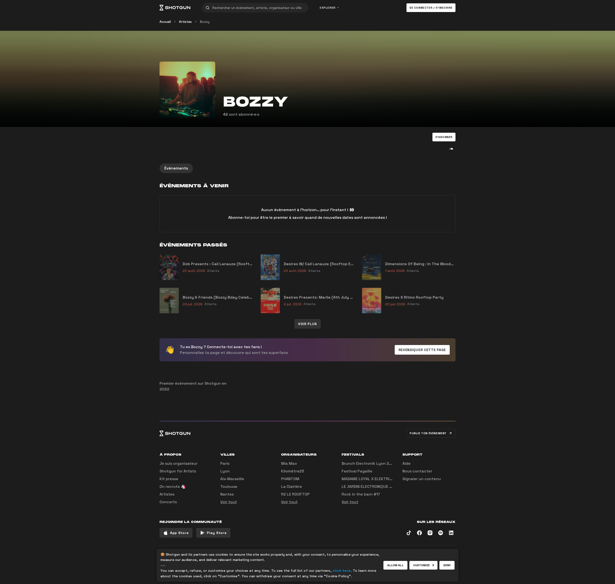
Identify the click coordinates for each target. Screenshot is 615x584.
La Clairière (291, 486)
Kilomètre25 (292, 471)
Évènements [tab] (176, 168)
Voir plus (307, 324)
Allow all (395, 565)
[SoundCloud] (451, 148)
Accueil (165, 21)
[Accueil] (175, 8)
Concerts (168, 501)
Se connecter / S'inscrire (431, 8)
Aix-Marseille (232, 478)
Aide (406, 463)
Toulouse (228, 486)
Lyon (225, 471)
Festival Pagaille (357, 471)
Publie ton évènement (428, 433)
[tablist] (307, 168)
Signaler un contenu (421, 478)
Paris (224, 463)
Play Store (217, 533)
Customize (421, 565)
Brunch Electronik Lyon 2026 (369, 463)
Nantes (227, 494)
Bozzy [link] (204, 21)
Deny (447, 565)
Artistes (185, 21)
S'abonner (444, 137)
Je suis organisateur (178, 463)
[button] (443, 137)
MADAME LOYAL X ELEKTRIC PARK (372, 478)
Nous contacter (417, 471)
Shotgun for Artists (178, 471)
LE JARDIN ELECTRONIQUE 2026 (370, 486)
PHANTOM (290, 478)
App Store (179, 533)
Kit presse (169, 478)
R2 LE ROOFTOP (295, 494)
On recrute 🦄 (173, 486)
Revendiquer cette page (422, 350)
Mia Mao (289, 463)
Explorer (328, 8)
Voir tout (228, 501)
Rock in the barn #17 (361, 494)
